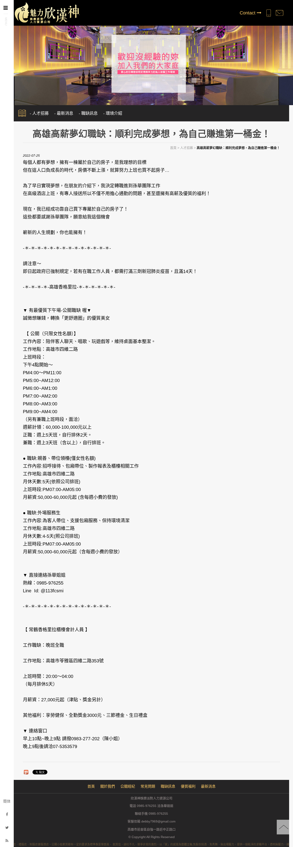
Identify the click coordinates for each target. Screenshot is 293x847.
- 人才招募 (39, 113)
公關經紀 (127, 786)
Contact (248, 12)
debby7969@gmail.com (158, 821)
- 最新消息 (63, 113)
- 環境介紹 (112, 113)
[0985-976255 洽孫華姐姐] (268, 12)
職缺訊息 (168, 786)
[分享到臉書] (7, 814)
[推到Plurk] (26, 772)
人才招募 (186, 148)
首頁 (173, 148)
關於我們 (107, 786)
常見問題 (148, 786)
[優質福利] (146, 63)
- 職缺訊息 (88, 113)
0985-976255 (158, 814)
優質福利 (188, 786)
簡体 (7, 801)
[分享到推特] (7, 827)
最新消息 (208, 786)
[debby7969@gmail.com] (279, 12)
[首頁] (47, 12)
